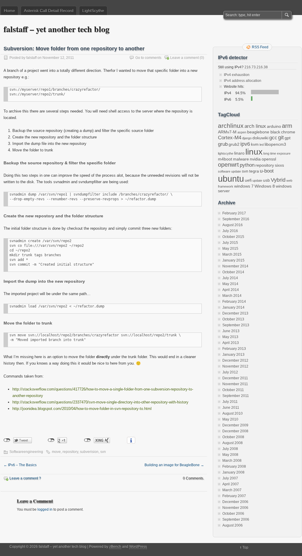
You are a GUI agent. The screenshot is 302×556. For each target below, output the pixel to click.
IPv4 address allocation (242, 81)
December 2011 (235, 378)
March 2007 (232, 490)
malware (241, 159)
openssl (269, 159)
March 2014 (232, 296)
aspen (241, 132)
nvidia (255, 159)
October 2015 (233, 237)
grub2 (234, 144)
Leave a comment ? (25, 478)
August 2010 (232, 413)
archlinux (231, 125)
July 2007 (230, 478)
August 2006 (232, 525)
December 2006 (235, 502)
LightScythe (93, 10)
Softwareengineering (26, 452)
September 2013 (235, 325)
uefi (248, 180)
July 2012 (230, 372)
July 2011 (230, 402)
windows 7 (244, 186)
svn (103, 452)
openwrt (228, 164)
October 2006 (233, 514)
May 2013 (230, 337)
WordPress (138, 547)
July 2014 (230, 278)
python (247, 165)
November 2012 (235, 366)
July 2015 (230, 243)
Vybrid (278, 180)
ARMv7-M (227, 132)
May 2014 (230, 284)
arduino (274, 126)
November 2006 (235, 508)
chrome (288, 132)
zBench (115, 547)
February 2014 (234, 301)
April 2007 (230, 484)
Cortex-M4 (229, 137)
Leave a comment (184, 58)
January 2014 (233, 307)
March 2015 (232, 254)
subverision (89, 452)
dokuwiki (260, 137)
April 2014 (230, 290)
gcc (273, 137)
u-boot (267, 170)
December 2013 (235, 313)
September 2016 (235, 219)
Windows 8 (265, 186)
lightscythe (225, 153)
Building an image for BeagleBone (174, 465)
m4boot (225, 159)
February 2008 (234, 466)
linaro (239, 153)
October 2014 (233, 272)
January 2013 (233, 355)
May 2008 (230, 455)
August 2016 (232, 225)
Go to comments (148, 58)
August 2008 (232, 443)
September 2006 (235, 519)
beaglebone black (263, 132)
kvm (255, 144)
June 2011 (230, 408)
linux (253, 151)
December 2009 (235, 425)
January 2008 (233, 472)
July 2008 (230, 449)
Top (245, 547)
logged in (44, 509)
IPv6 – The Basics (20, 465)
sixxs (279, 165)
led (262, 144)
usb (266, 180)
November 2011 (235, 384)
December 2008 (235, 431)
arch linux (255, 126)
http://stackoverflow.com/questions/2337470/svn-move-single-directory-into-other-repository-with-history (100, 402)
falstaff (31, 58)
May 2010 (230, 419)
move (56, 452)
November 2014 (235, 266)
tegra (254, 171)
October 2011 (233, 390)
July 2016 (230, 231)
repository (70, 452)
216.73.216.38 (256, 67)
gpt (287, 137)
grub (223, 144)
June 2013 (230, 331)
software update (229, 171)
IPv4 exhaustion (237, 75)
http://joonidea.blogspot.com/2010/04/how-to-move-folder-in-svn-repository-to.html (82, 408)
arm (287, 126)
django (247, 138)
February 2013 (234, 349)
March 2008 (232, 461)
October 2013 (233, 319)
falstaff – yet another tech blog (56, 29)
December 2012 (235, 360)
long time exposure (276, 153)
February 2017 (234, 213)
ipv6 (245, 144)
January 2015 (233, 260)
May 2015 (230, 248)
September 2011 (235, 396)
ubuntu (231, 178)
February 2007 (234, 496)
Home (9, 10)
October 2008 (233, 437)
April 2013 (230, 343)
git (281, 137)
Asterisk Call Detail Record (48, 10)
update (257, 180)
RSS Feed (260, 47)
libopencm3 (275, 144)
